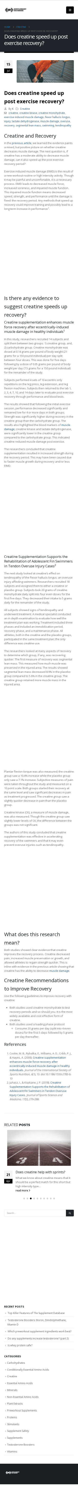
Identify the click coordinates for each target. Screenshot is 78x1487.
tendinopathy (63, 125)
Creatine (25, 108)
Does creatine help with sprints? (40, 1172)
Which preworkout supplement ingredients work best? (39, 1331)
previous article (21, 143)
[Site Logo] (15, 10)
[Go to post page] (39, 1148)
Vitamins (12, 1451)
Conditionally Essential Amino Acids (28, 1369)
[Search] (70, 1213)
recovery (9, 125)
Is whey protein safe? (20, 1345)
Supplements (14, 1438)
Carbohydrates (16, 1363)
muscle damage (49, 121)
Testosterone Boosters (20, 1444)
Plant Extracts (15, 1403)
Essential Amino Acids (20, 1383)
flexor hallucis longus (57, 117)
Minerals (12, 1390)
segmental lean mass (28, 125)
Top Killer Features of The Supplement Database (36, 1313)
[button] (24, 1198)
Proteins (12, 1417)
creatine (13, 112)
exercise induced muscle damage (24, 117)
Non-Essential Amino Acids (22, 1397)
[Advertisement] (39, 253)
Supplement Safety (18, 1431)
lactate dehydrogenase (25, 121)
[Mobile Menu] (70, 10)
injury (7, 121)
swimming (48, 125)
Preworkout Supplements (22, 1410)
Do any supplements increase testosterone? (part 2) (38, 1338)
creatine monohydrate (51, 112)
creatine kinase (28, 112)
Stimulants (13, 1424)
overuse (65, 121)
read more (22, 1190)
